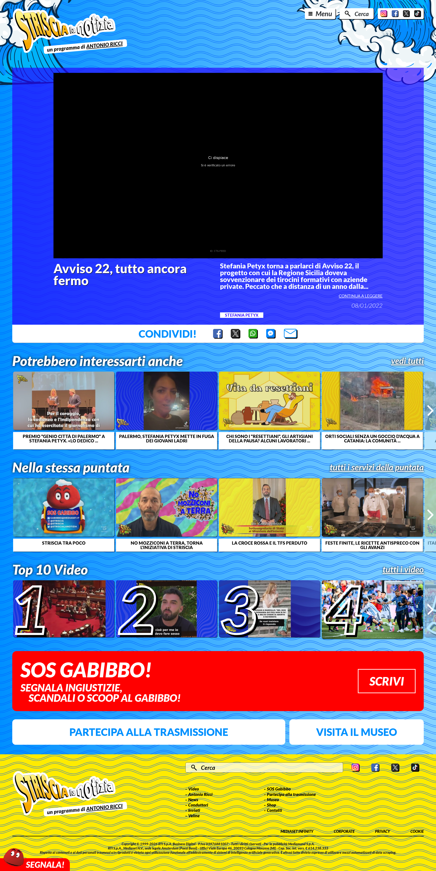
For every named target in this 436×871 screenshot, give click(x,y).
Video (193, 788)
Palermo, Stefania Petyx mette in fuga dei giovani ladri (166, 438)
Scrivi (386, 681)
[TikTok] (417, 13)
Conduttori (198, 804)
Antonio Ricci (200, 794)
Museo (273, 799)
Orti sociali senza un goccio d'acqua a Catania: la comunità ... (372, 438)
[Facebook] (395, 13)
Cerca (362, 13)
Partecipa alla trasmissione (148, 732)
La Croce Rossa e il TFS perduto (269, 543)
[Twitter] (406, 13)
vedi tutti (407, 360)
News (193, 799)
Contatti (274, 810)
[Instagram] (383, 13)
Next (430, 410)
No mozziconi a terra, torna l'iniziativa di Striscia (167, 545)
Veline (194, 815)
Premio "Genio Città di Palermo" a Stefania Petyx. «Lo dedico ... (64, 438)
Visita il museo (356, 732)
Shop (271, 804)
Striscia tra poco (63, 543)
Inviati (194, 810)
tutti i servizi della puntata (377, 467)
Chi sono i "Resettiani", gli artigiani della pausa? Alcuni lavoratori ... (269, 438)
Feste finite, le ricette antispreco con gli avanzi (372, 545)
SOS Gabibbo (279, 788)
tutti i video (403, 569)
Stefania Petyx (241, 315)
